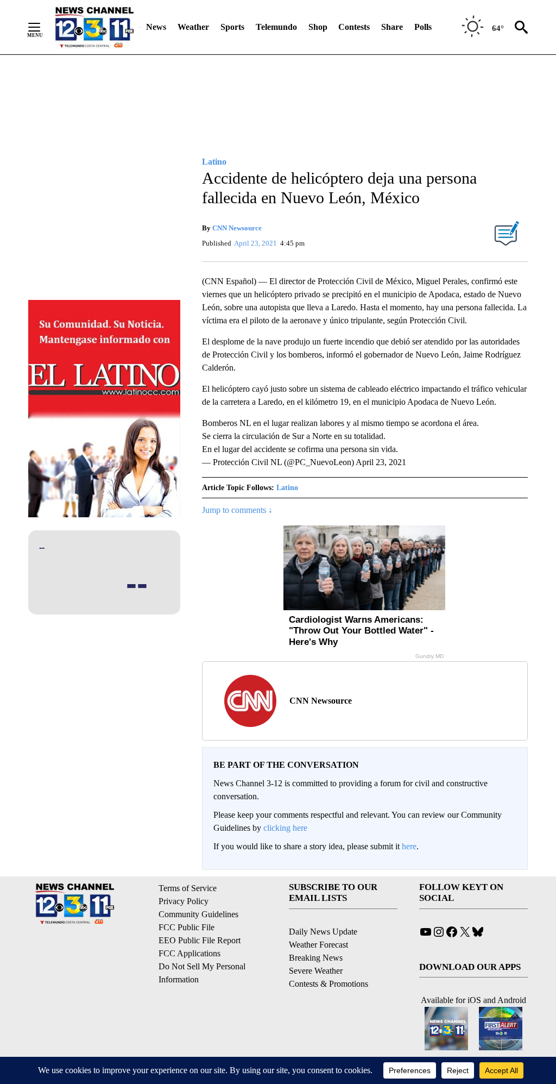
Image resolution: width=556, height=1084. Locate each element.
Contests (354, 27)
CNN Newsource (237, 228)
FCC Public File (186, 927)
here (409, 846)
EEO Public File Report (200, 940)
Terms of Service (188, 888)
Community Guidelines (198, 914)
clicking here (285, 827)
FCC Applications (189, 953)
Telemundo (276, 27)
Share (392, 27)
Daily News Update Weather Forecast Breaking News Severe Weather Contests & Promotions (328, 957)
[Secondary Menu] (42, 27)
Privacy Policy (183, 901)
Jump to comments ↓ (237, 510)
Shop (317, 27)
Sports (232, 27)
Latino (287, 488)
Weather (193, 27)
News (156, 27)
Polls (423, 27)
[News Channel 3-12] (94, 27)
